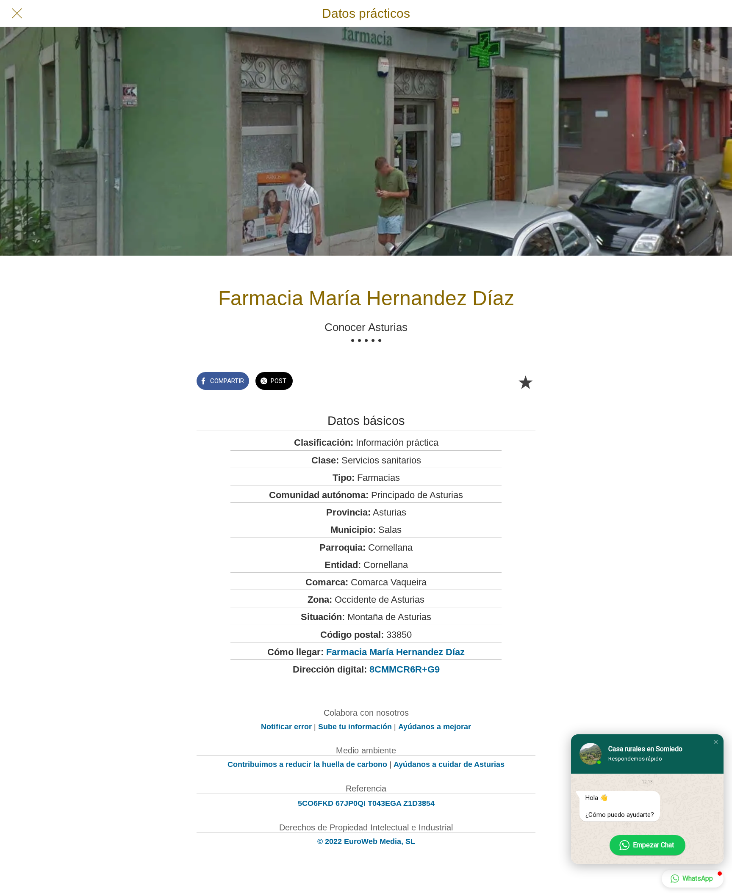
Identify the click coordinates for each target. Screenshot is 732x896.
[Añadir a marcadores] (525, 382)
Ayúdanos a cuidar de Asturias (449, 764)
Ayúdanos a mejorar (434, 726)
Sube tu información (355, 726)
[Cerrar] (17, 13)
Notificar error (286, 726)
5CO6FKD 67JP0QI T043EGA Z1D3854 (366, 803)
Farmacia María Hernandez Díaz (395, 652)
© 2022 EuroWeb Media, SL (366, 841)
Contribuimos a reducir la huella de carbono (307, 764)
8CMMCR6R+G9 (404, 669)
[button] (716, 742)
